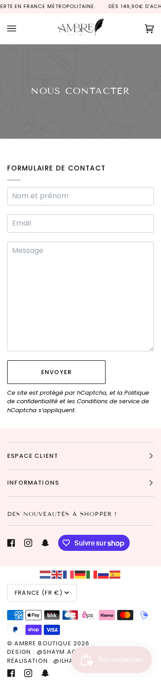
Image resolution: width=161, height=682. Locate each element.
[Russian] (104, 574)
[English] (57, 574)
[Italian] (92, 574)
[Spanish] (115, 574)
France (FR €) (39, 592)
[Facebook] (11, 543)
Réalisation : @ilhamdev (49, 660)
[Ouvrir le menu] (20, 28)
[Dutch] (45, 574)
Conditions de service (108, 401)
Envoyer (56, 372)
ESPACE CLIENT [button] (32, 456)
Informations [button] (33, 482)
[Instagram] (28, 543)
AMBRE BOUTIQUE (42, 643)
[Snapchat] (45, 543)
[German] (80, 574)
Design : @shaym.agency (50, 652)
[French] (69, 574)
